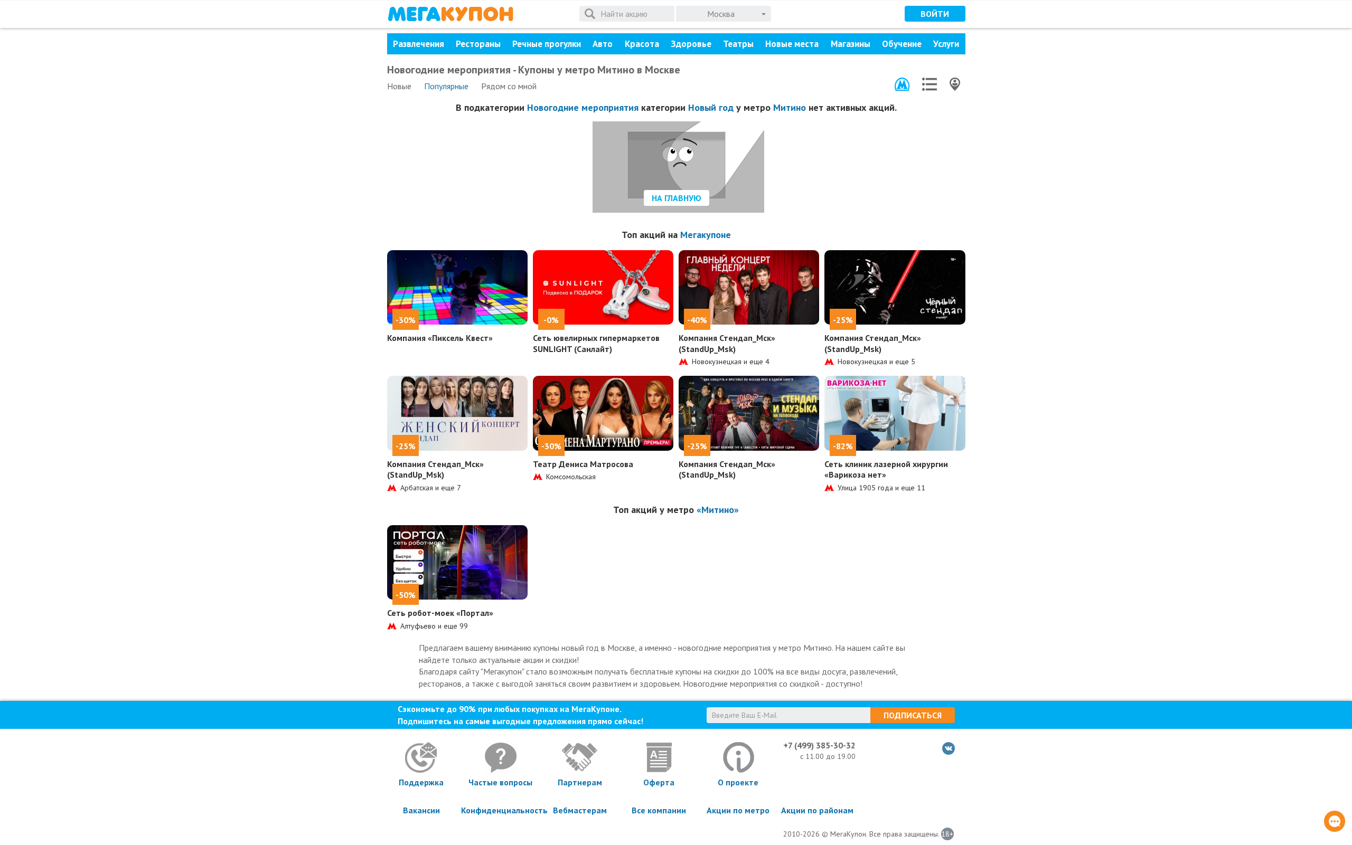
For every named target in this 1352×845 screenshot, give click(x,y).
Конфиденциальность (500, 810)
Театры (738, 44)
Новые (399, 86)
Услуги (946, 44)
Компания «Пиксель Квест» (440, 338)
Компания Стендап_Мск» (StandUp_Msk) (727, 343)
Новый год (711, 107)
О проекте (738, 782)
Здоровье (691, 44)
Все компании (659, 810)
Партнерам (580, 782)
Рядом (509, 86)
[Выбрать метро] (902, 84)
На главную (676, 198)
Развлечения (418, 44)
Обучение (902, 44)
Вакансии (421, 810)
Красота (642, 44)
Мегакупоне (705, 235)
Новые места (792, 44)
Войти (935, 13)
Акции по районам (817, 810)
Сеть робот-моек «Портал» (440, 612)
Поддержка (421, 782)
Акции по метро (738, 810)
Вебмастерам (580, 810)
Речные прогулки (546, 44)
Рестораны (478, 44)
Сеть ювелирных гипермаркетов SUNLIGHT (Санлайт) (596, 343)
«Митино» (718, 510)
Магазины (850, 44)
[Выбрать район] (929, 84)
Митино (789, 107)
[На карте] (955, 84)
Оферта (658, 782)
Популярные (446, 86)
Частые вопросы (500, 782)
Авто (603, 44)
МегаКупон (450, 14)
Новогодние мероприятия (583, 107)
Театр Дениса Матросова (583, 464)
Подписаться (913, 715)
